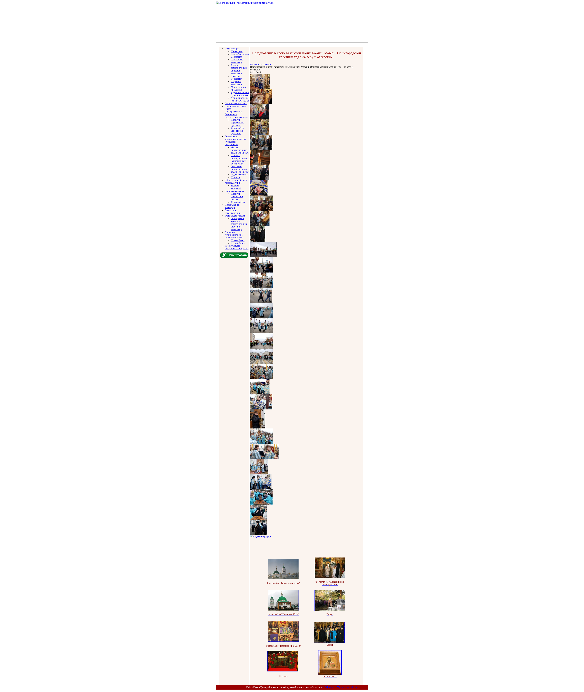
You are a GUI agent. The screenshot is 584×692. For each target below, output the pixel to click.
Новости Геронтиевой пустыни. (237, 123)
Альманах (230, 232)
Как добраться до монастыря (240, 55)
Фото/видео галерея (235, 215)
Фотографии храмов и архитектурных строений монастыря (239, 224)
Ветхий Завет (238, 243)
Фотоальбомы (238, 202)
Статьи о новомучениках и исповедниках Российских (240, 159)
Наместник (236, 51)
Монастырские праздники (238, 88)
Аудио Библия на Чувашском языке (240, 93)
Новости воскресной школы (237, 196)
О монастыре (231, 48)
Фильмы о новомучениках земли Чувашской (240, 169)
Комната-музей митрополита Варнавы (236, 247)
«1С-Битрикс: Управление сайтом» (340, 687)
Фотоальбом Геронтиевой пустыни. (237, 131)
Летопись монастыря (236, 103)
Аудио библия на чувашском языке (240, 99)
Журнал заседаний (236, 187)
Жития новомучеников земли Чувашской (240, 150)
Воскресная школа (234, 191)
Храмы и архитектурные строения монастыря (239, 69)
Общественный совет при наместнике (236, 181)
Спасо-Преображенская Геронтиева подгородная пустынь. (236, 113)
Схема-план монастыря (237, 61)
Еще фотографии (262, 536)
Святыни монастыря (236, 77)
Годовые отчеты (239, 174)
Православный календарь (232, 206)
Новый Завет (237, 240)
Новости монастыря (235, 106)
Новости (235, 177)
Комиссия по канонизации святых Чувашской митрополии (235, 140)
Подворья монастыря (236, 83)
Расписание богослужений (232, 211)
